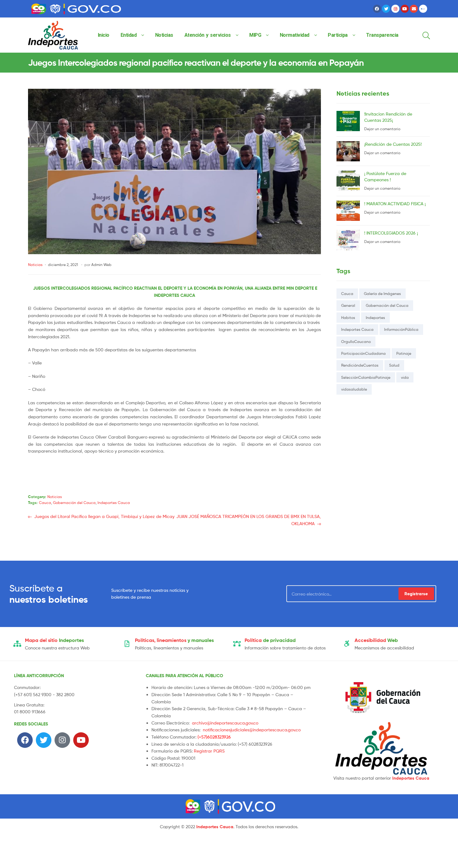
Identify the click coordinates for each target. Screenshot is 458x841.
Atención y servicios (207, 35)
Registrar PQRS (209, 750)
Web (376, 640)
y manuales (174, 640)
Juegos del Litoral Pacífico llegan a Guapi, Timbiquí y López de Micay (104, 516)
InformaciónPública (401, 329)
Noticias (164, 35)
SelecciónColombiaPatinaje (365, 377)
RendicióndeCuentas (360, 365)
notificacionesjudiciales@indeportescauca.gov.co (252, 729)
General (348, 305)
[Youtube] (405, 9)
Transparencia (382, 35)
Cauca (45, 502)
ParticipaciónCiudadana (363, 353)
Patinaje (403, 353)
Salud (394, 365)
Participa (338, 35)
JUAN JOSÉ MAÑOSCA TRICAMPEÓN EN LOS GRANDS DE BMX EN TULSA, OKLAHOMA (248, 519)
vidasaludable (354, 389)
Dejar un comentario (382, 128)
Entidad (129, 35)
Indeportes (375, 317)
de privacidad (270, 640)
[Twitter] (386, 9)
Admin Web (101, 264)
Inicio (103, 35)
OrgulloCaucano (356, 341)
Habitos (348, 317)
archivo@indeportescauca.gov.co (225, 722)
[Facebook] (377, 9)
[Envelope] (414, 9)
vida (405, 377)
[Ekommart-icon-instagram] (395, 9)
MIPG (255, 35)
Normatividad (294, 35)
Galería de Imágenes (382, 293)
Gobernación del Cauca (74, 502)
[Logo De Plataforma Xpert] (423, 9)
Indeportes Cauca (114, 502)
